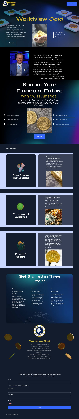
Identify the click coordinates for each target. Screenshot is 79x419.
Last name (11, 394)
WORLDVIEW (11, 3)
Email (10, 379)
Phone (10, 400)
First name (11, 388)
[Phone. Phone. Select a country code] (10, 403)
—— (11, 5)
